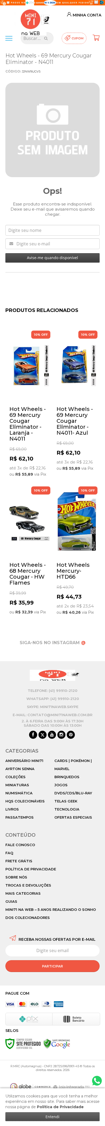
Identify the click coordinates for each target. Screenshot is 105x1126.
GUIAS (11, 901)
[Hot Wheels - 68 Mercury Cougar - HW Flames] (29, 552)
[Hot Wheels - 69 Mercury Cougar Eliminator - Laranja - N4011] (29, 404)
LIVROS (12, 809)
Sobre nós (16, 877)
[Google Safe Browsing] (56, 1043)
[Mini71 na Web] (30, 18)
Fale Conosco (20, 845)
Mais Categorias (23, 893)
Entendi (53, 1116)
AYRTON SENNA (19, 769)
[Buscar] (46, 38)
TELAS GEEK (65, 801)
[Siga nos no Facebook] (33, 735)
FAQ (9, 853)
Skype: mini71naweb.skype (52, 707)
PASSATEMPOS (19, 817)
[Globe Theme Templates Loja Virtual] (30, 1086)
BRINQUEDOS (66, 777)
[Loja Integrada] (72, 1087)
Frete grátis (18, 861)
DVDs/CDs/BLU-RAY (73, 793)
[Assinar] (52, 966)
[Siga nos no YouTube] (52, 735)
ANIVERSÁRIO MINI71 (24, 760)
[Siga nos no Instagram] (61, 735)
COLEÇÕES (15, 777)
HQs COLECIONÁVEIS (25, 801)
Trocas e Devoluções (28, 885)
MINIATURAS (17, 785)
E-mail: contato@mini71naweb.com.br (52, 715)
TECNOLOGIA (66, 809)
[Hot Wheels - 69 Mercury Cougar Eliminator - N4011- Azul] (76, 401)
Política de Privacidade (30, 869)
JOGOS (61, 785)
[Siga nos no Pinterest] (71, 735)
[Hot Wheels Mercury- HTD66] (76, 552)
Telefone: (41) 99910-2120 (52, 690)
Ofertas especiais (73, 817)
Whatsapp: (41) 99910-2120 (52, 698)
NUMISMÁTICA (19, 793)
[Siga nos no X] (42, 735)
